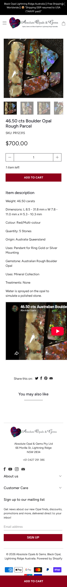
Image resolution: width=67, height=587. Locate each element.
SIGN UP (33, 537)
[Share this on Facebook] (41, 378)
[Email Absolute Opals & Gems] (23, 469)
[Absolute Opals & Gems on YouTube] (10, 469)
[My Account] (3, 23)
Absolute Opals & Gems (31, 554)
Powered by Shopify (49, 558)
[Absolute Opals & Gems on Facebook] (5, 469)
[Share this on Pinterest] (46, 378)
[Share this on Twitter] (36, 378)
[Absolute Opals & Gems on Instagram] (17, 469)
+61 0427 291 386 (33, 459)
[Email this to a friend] (51, 378)
